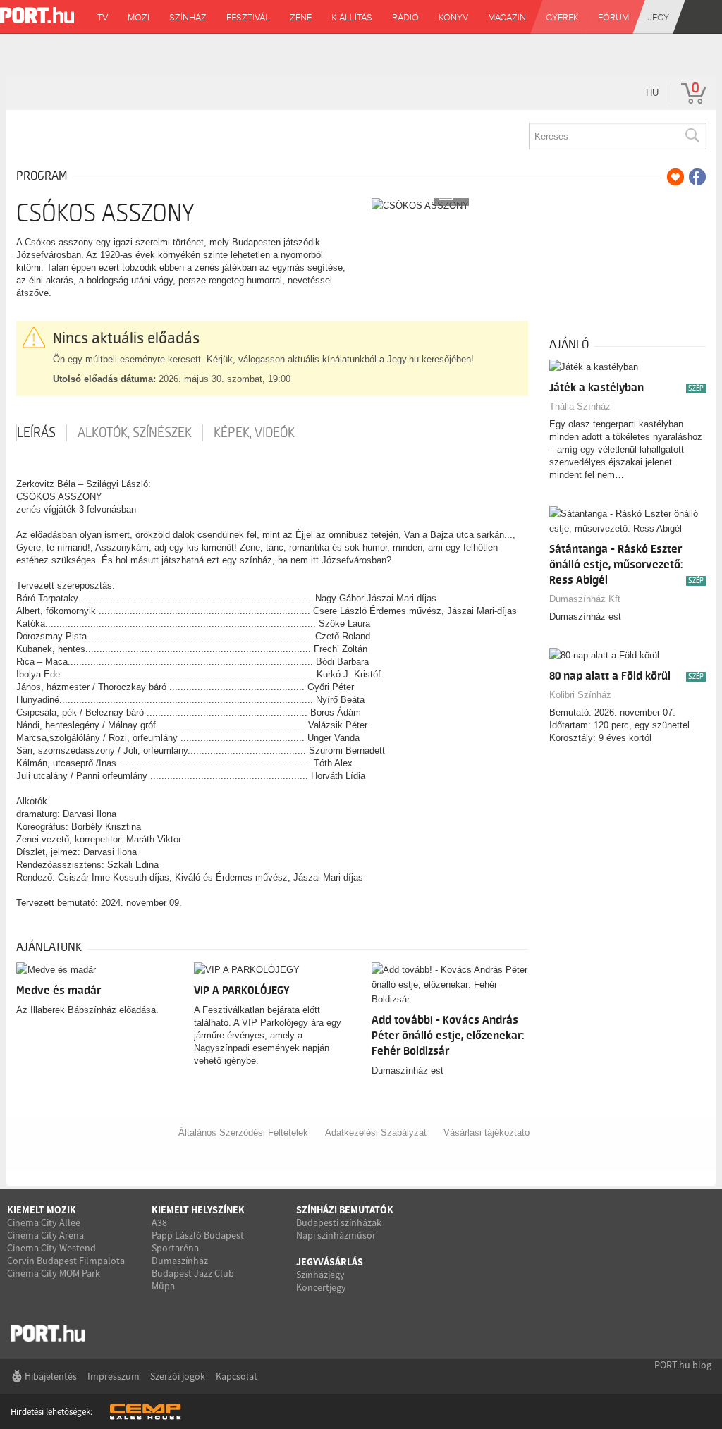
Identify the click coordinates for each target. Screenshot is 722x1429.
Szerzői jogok (177, 1376)
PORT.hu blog (682, 1365)
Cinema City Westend (51, 1247)
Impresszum (113, 1376)
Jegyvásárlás (329, 1262)
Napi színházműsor (336, 1235)
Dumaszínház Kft (584, 599)
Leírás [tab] (36, 433)
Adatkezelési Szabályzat (376, 1132)
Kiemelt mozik (41, 1209)
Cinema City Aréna (45, 1235)
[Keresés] (691, 136)
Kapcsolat (236, 1376)
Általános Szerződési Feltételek (243, 1132)
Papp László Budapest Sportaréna (198, 1241)
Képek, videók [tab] (254, 433)
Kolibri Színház (580, 694)
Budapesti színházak (338, 1222)
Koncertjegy (321, 1287)
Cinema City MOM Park (53, 1273)
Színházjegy (320, 1274)
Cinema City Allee (43, 1222)
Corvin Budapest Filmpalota (66, 1260)
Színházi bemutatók (344, 1209)
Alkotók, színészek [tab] (135, 433)
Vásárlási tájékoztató (486, 1132)
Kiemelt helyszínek (198, 1209)
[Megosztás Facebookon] (697, 176)
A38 (159, 1222)
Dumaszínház (180, 1260)
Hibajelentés (51, 1376)
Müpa (163, 1286)
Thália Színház (580, 406)
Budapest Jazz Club (193, 1273)
